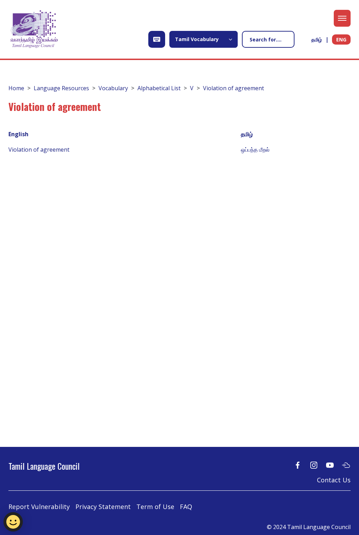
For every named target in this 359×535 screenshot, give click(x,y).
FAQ (186, 506)
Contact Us (334, 480)
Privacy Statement (103, 506)
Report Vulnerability (39, 506)
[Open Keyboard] (156, 39)
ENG (341, 39)
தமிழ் (316, 39)
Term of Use (155, 506)
